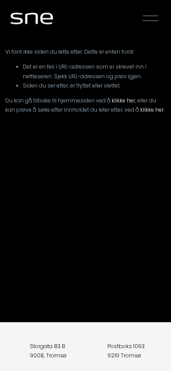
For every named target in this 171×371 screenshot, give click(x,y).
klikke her (123, 100)
